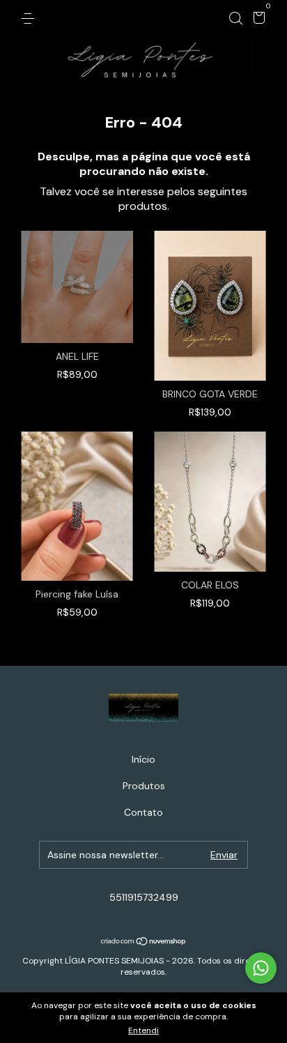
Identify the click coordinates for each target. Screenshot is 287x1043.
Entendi (143, 1030)
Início (143, 759)
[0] (256, 19)
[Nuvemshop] (143, 942)
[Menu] (30, 18)
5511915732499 (143, 897)
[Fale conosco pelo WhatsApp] (261, 968)
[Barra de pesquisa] (235, 18)
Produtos (144, 785)
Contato (143, 812)
